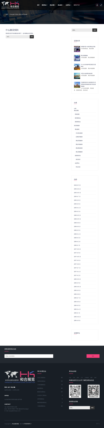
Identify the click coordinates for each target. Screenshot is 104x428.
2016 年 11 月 (77, 283)
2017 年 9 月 (77, 260)
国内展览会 (78, 118)
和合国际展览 (15, 424)
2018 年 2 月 (77, 241)
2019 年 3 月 (77, 211)
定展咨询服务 (79, 137)
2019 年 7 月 (77, 196)
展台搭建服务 (79, 152)
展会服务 (60, 5)
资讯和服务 (77, 125)
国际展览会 (78, 122)
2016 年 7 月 (77, 298)
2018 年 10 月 (77, 219)
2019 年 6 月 (77, 200)
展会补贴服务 (79, 144)
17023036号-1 (27, 424)
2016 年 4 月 (77, 309)
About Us (77, 5)
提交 (93, 356)
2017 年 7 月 (77, 268)
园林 (78, 377)
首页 (38, 5)
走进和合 (68, 5)
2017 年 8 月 (77, 264)
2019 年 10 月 (77, 193)
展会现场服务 (79, 140)
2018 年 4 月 (77, 234)
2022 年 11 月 (77, 185)
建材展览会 (40, 388)
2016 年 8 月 (77, 294)
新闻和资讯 (78, 155)
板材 (95, 377)
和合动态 (78, 167)
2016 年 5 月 (77, 305)
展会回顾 (52, 5)
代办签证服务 (79, 133)
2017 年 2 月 (77, 275)
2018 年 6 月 (77, 226)
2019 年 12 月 (77, 189)
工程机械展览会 (41, 385)
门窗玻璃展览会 (41, 406)
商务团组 (77, 114)
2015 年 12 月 (77, 317)
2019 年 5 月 (77, 204)
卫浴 (74, 377)
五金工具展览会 (41, 377)
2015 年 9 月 (77, 320)
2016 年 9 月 (77, 290)
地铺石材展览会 (41, 381)
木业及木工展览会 (41, 395)
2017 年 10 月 (77, 256)
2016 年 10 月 (77, 286)
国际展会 (44, 5)
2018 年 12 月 (77, 215)
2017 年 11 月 (77, 253)
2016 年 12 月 (77, 279)
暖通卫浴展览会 (41, 392)
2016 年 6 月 (77, 302)
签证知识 (78, 159)
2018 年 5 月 (77, 230)
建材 (91, 377)
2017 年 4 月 (77, 271)
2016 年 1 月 (77, 313)
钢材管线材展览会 (41, 402)
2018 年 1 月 (77, 245)
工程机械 (87, 377)
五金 (70, 377)
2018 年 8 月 (77, 223)
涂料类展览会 (40, 399)
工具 (82, 377)
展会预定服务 (79, 148)
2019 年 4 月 (77, 208)
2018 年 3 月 (77, 238)
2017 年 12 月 (77, 249)
